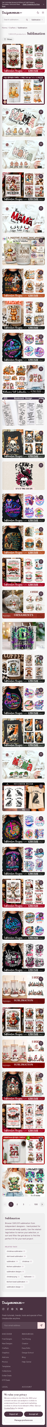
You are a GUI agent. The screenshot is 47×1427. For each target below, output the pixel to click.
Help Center (26, 1362)
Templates (6, 1366)
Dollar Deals (7, 1376)
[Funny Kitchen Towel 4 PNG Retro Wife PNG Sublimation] (23, 186)
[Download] (35, 47)
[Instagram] (3, 1309)
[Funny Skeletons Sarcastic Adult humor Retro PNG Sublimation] (23, 700)
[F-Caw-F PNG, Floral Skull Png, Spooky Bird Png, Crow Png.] (23, 475)
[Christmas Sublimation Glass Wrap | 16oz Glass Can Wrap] (23, 989)
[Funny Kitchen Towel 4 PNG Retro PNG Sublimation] (23, 1021)
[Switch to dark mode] (38, 13)
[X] (17, 1309)
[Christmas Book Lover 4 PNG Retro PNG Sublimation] (23, 1086)
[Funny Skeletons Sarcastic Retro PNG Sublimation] (23, 347)
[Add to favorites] (41, 47)
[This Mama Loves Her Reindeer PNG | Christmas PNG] (23, 219)
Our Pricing (26, 1339)
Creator (25, 1343)
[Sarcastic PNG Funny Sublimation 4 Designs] (23, 957)
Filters (9, 39)
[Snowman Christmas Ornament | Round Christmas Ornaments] (23, 604)
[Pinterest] (12, 1309)
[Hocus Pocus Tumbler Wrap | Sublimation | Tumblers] (23, 636)
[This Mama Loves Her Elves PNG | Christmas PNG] (23, 764)
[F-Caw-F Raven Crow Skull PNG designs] (23, 797)
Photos (5, 1362)
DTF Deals (6, 1380)
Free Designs (7, 1339)
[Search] (26, 19)
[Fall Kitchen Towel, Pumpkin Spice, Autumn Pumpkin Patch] (23, 90)
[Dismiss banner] (43, 4)
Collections (6, 1371)
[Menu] (43, 13)
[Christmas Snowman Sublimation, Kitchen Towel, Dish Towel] (23, 1150)
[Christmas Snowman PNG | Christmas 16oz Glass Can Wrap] (23, 1054)
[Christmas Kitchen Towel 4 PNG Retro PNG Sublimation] (23, 58)
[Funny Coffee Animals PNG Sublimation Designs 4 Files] (23, 315)
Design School (28, 1353)
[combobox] (14, 19)
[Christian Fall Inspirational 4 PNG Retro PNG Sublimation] (23, 283)
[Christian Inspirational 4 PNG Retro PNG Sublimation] (23, 829)
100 (36, 1204)
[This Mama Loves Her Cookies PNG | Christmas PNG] (23, 154)
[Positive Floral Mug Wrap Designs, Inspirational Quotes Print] (23, 251)
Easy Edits (26, 1348)
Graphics (5, 1353)
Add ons (5, 1357)
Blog (24, 1357)
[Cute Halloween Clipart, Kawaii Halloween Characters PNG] (23, 1182)
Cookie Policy (9, 1408)
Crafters (12, 28)
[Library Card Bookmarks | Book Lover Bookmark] (23, 411)
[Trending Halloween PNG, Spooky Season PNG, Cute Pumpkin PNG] (23, 379)
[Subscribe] (41, 1325)
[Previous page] (5, 1204)
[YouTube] (21, 1309)
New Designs (7, 1343)
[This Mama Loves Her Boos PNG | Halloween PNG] (23, 122)
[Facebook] (8, 1309)
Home (4, 28)
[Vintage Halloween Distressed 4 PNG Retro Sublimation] (23, 443)
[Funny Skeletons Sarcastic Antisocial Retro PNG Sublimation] (23, 508)
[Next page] (42, 1204)
